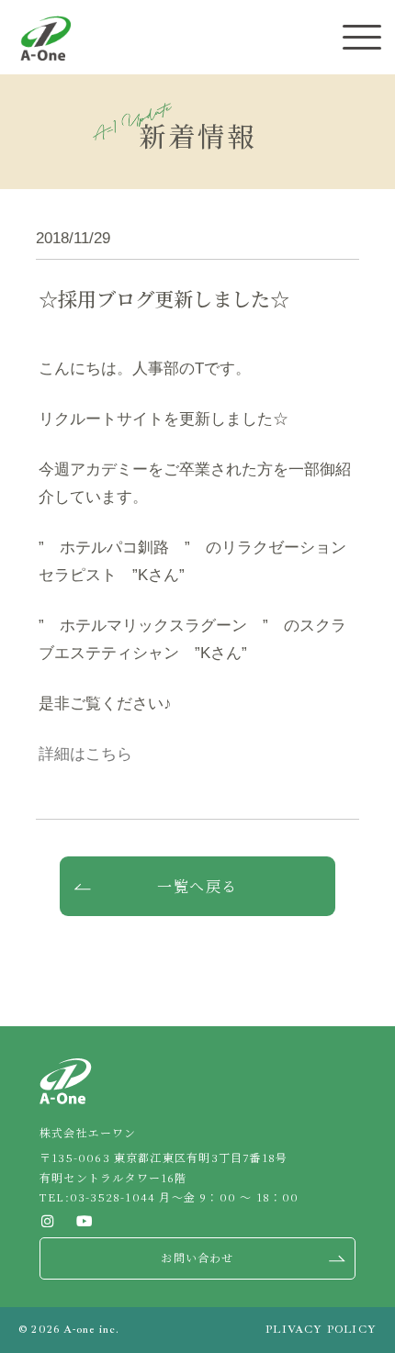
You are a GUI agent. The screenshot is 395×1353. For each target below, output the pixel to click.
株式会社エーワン (45, 38)
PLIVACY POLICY (321, 1329)
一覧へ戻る (197, 886)
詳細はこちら (85, 754)
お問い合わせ (197, 1257)
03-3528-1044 (112, 1196)
